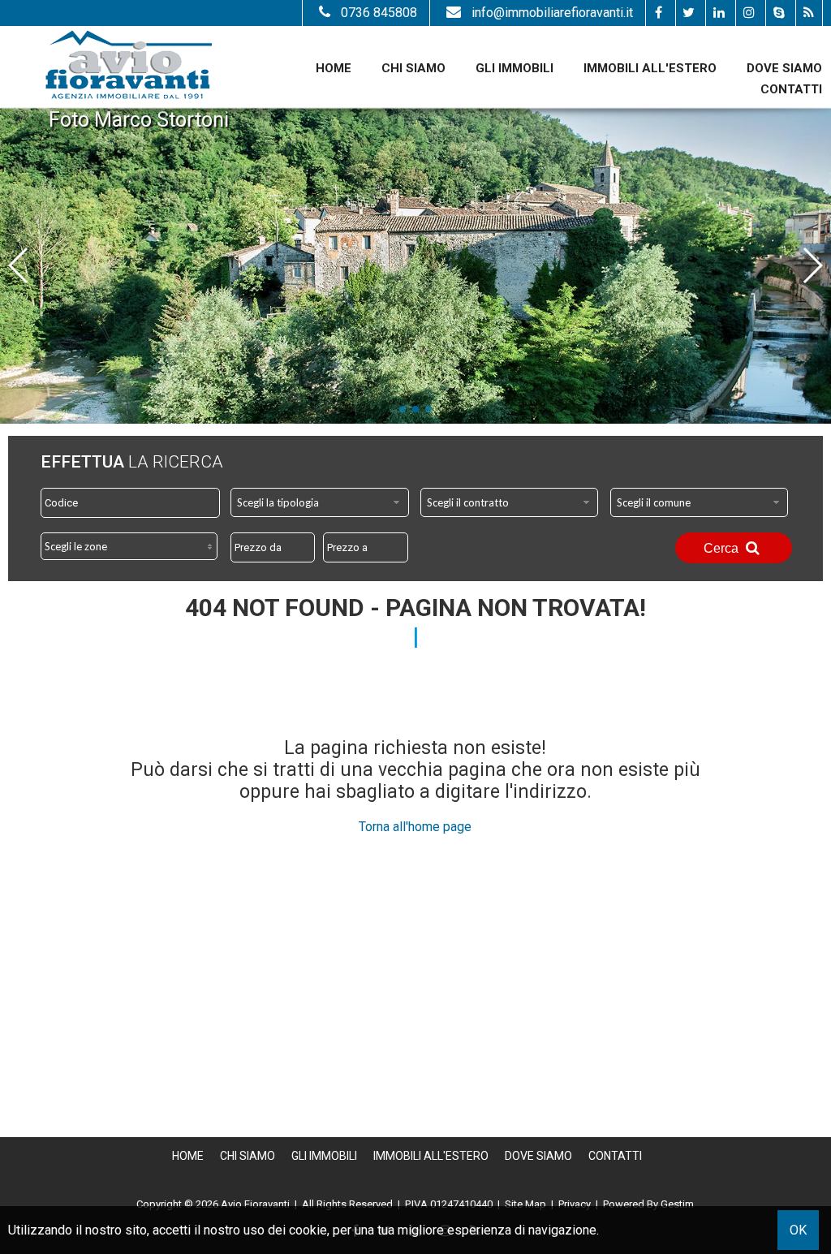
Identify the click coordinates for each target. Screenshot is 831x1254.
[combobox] (319, 502)
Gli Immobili (514, 68)
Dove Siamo (784, 68)
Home (333, 68)
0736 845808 (379, 12)
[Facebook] (658, 13)
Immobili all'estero (650, 68)
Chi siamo (413, 68)
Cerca (723, 548)
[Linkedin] (718, 13)
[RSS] (808, 13)
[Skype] (778, 13)
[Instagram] (748, 13)
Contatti (791, 89)
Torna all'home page (415, 826)
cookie (308, 1230)
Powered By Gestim (648, 1204)
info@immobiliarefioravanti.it (552, 12)
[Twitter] (688, 13)
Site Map (525, 1204)
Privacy (574, 1204)
